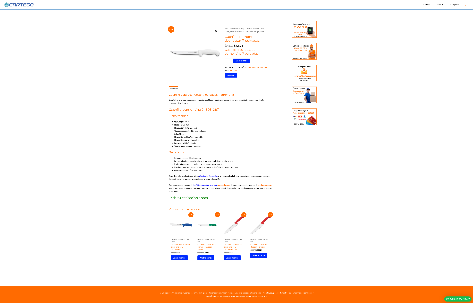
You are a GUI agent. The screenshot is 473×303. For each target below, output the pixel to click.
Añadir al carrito (241, 61)
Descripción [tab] (173, 88)
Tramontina (233, 70)
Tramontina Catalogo (237, 28)
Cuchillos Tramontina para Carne (256, 67)
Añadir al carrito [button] (179, 258)
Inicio (226, 28)
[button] (465, 5)
